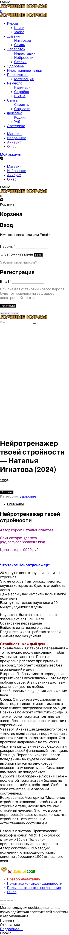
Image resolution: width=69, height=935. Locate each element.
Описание (15, 504)
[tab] (38, 504)
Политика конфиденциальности (34, 883)
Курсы (12, 23)
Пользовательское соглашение (34, 888)
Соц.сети (22, 109)
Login (15, 313)
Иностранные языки (24, 70)
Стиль (19, 45)
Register (5, 313)
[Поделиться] (5, 900)
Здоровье (15, 66)
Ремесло (14, 83)
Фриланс (14, 113)
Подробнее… (11, 929)
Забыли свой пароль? (18, 262)
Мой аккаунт (11, 154)
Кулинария (23, 87)
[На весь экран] (8, 900)
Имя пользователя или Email (25, 235)
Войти (38, 254)
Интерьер (22, 40)
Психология (17, 75)
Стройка (21, 92)
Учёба (19, 32)
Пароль (7, 246)
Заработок (16, 49)
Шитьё (19, 96)
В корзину (6, 492)
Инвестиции (25, 53)
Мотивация (24, 79)
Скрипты (22, 105)
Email (5, 281)
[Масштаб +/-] (12, 900)
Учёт (18, 122)
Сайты (12, 100)
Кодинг (20, 117)
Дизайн (13, 36)
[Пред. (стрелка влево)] (1, 904)
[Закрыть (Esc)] (1, 900)
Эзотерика (16, 126)
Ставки (20, 62)
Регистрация (8, 305)
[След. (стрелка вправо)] (5, 904)
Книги (19, 28)
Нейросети (23, 58)
